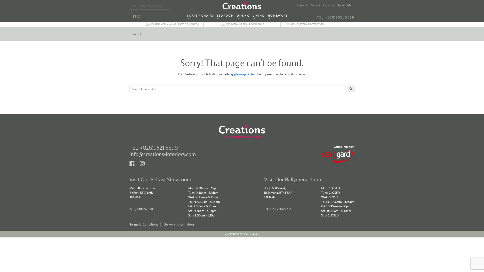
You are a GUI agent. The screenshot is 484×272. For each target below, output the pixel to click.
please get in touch (246, 74)
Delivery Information (179, 224)
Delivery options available (245, 24)
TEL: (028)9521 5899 (335, 17)
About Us (302, 5)
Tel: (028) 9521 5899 (143, 209)
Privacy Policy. (252, 234)
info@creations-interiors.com (163, 154)
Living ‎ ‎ (260, 16)
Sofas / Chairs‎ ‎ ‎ (201, 16)
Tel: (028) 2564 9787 (277, 209)
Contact (315, 5)
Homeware (278, 16)
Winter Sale (344, 5)
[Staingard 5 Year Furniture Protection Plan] (299, 157)
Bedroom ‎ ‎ (226, 16)
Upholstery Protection (307, 24)
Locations (329, 5)
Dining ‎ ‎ (244, 16)
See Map (135, 197)
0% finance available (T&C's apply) (174, 24)
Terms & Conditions (144, 224)
